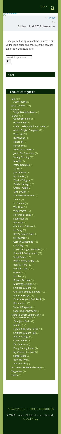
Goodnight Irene (21, 118)
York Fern (18, 134)
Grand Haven (20, 122)
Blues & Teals (20, 268)
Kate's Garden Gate (23, 233)
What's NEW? (18, 105)
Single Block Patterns (24, 112)
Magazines (16, 371)
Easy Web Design (30, 419)
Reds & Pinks (20, 264)
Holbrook (18, 141)
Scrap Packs (19, 355)
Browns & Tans (21, 280)
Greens (17, 272)
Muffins (17, 325)
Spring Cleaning (21, 157)
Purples (17, 276)
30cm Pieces (20, 101)
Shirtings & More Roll (24, 332)
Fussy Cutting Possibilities (26, 249)
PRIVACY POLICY (16, 408)
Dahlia (16, 168)
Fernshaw (18, 145)
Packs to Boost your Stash (25, 314)
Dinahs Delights (21, 180)
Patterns (15, 109)
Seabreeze (18, 218)
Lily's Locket (19, 191)
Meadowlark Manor (23, 195)
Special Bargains (22, 307)
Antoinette (18, 176)
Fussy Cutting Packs (23, 348)
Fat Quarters (20, 344)
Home (51, 18)
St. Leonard (19, 237)
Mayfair (17, 160)
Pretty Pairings (21, 336)
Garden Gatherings (23, 241)
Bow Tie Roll (20, 359)
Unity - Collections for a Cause (29, 126)
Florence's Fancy (22, 214)
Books (14, 374)
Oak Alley (18, 245)
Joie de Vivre (19, 172)
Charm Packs (20, 340)
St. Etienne (18, 203)
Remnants (18, 303)
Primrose (18, 222)
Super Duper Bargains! (25, 310)
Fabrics (14, 115)
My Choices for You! (23, 352)
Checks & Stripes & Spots (26, 291)
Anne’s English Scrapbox (26, 130)
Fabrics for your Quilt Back (27, 299)
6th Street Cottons (23, 226)
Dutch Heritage (21, 184)
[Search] (8, 61)
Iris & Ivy (17, 230)
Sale (13, 98)
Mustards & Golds (22, 283)
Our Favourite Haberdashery (26, 367)
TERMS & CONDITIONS (41, 408)
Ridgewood (19, 137)
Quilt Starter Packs (23, 317)
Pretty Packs (20, 363)
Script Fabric (19, 257)
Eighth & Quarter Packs (25, 328)
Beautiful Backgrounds (25, 253)
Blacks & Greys (21, 295)
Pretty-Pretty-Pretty (23, 260)
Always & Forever (22, 149)
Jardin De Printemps (23, 153)
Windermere (19, 210)
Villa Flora (18, 207)
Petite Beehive (21, 164)
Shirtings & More (22, 287)
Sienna (16, 199)
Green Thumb (20, 187)
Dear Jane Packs (22, 321)
